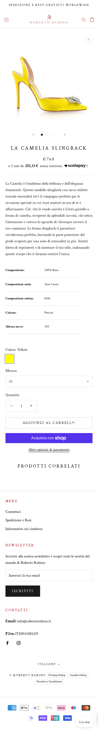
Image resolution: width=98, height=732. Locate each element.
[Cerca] (84, 19)
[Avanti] (33, 134)
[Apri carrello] (92, 19)
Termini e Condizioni (49, 681)
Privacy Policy (57, 675)
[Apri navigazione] (6, 19)
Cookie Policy (78, 675)
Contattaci (13, 511)
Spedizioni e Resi (18, 520)
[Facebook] (7, 642)
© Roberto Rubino (28, 675)
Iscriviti (23, 591)
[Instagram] (19, 642)
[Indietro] (64, 134)
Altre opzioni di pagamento (49, 449)
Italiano (47, 664)
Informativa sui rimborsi (24, 528)
